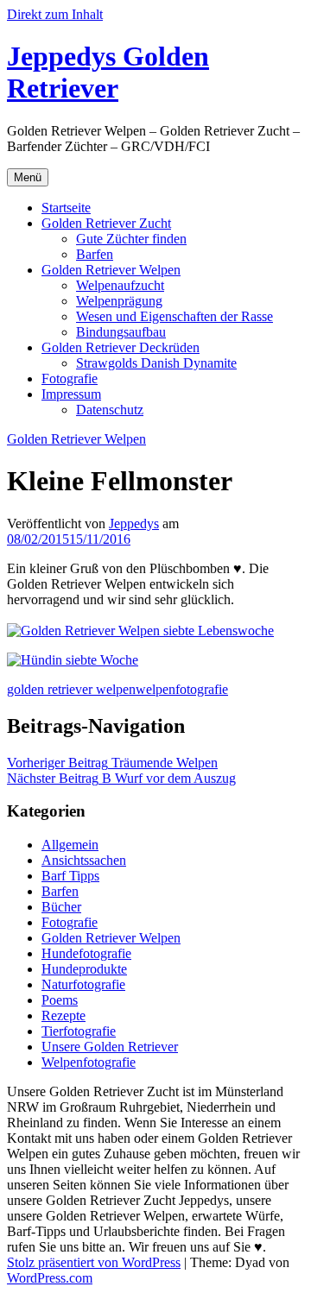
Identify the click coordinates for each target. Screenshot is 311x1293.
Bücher (61, 906)
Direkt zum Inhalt (55, 14)
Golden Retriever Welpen (111, 269)
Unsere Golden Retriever (109, 1046)
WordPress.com (49, 1278)
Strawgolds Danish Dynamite (156, 363)
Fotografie (69, 378)
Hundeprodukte (84, 969)
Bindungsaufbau (121, 332)
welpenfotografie (182, 689)
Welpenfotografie (88, 1062)
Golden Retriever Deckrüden (120, 347)
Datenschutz (109, 409)
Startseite (66, 207)
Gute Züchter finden (131, 238)
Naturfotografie (83, 984)
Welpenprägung (119, 300)
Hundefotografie (86, 953)
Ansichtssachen (83, 860)
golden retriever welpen (71, 689)
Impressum (71, 394)
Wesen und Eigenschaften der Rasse (174, 316)
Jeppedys (134, 523)
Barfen (94, 254)
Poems (59, 1000)
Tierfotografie (78, 1031)
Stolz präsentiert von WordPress (94, 1262)
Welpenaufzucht (120, 285)
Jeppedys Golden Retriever (108, 72)
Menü (27, 177)
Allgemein (69, 844)
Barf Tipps (70, 875)
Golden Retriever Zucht (106, 223)
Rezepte (63, 1015)
